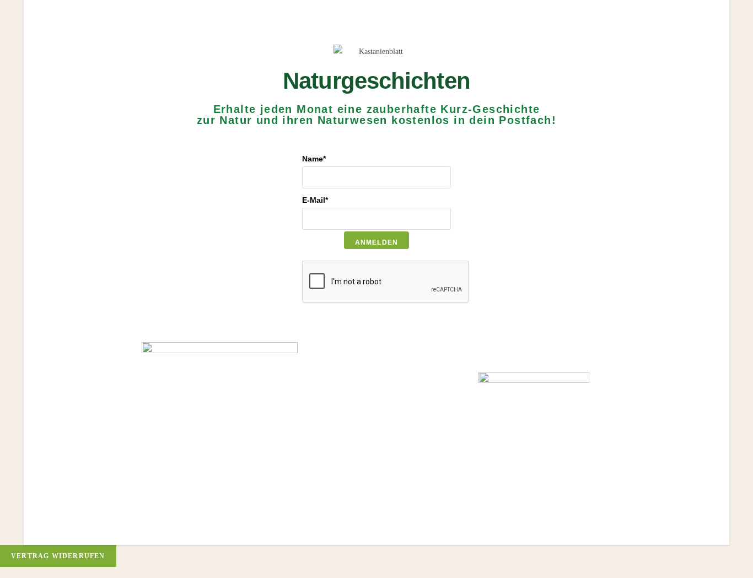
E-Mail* (315, 200)
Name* (314, 158)
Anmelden (377, 242)
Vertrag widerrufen (58, 556)
